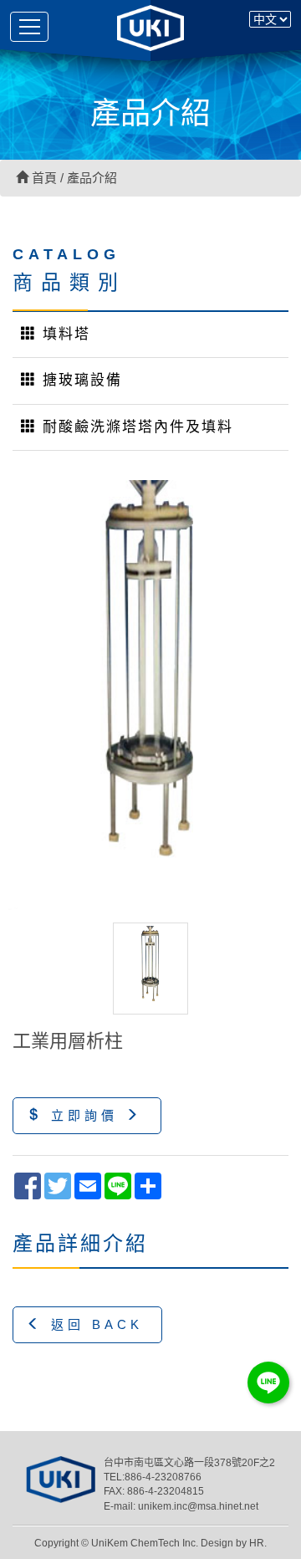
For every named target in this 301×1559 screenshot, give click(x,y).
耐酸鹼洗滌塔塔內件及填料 (135, 427)
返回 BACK (93, 1324)
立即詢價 (84, 1115)
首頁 (42, 178)
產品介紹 (92, 178)
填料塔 (63, 334)
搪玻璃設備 (79, 380)
